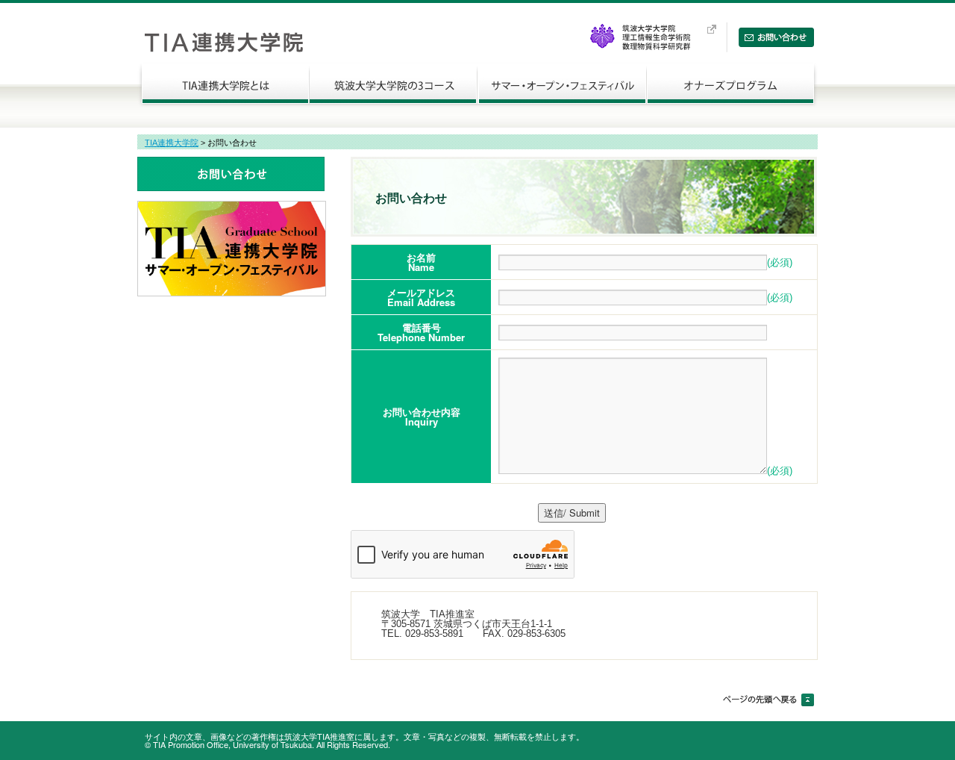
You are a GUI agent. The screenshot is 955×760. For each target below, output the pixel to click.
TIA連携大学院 (171, 142)
